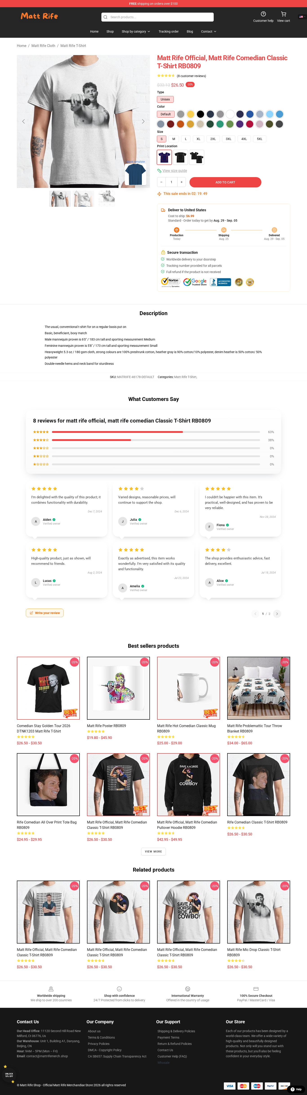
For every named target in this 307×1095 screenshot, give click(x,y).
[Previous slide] (24, 121)
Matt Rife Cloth (43, 46)
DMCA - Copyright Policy (105, 1050)
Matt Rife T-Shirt (73, 46)
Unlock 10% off (9, 1075)
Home (21, 46)
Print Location (167, 146)
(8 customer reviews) (191, 76)
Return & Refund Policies (175, 1044)
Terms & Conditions (101, 1037)
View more (153, 851)
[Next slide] (143, 121)
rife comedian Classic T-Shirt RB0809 (257, 822)
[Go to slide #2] (83, 199)
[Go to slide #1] (60, 199)
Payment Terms (168, 1037)
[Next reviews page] (277, 614)
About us (94, 1031)
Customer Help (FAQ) (172, 1056)
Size (160, 132)
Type (160, 92)
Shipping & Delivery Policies (176, 1031)
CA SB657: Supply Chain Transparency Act (117, 1056)
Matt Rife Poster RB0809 (106, 726)
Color (161, 106)
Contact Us (165, 1050)
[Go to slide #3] (107, 199)
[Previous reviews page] (255, 614)
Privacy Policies (98, 1044)
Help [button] (299, 1089)
